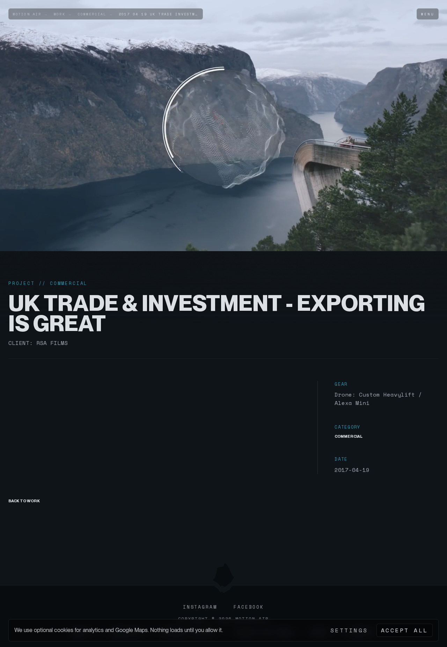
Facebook (249, 607)
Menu (427, 14)
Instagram (200, 607)
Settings (349, 630)
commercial (348, 436)
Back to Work (24, 500)
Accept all (404, 630)
